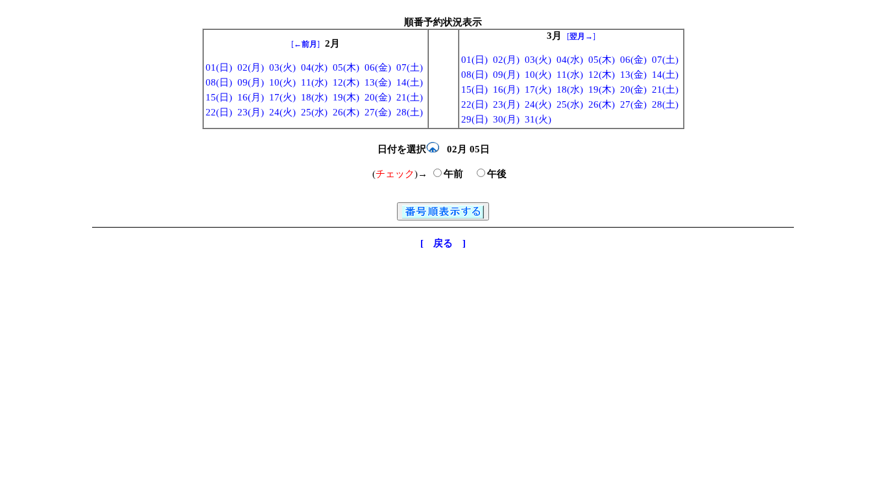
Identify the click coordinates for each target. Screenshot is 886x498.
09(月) (250, 82)
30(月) (506, 119)
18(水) (314, 97)
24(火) (282, 112)
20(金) (378, 97)
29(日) (474, 119)
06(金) (378, 67)
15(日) (219, 97)
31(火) (538, 119)
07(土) (409, 67)
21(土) (409, 97)
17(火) (282, 97)
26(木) (346, 112)
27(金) (378, 112)
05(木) (346, 67)
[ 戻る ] (443, 243)
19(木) (346, 97)
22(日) (219, 112)
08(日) (219, 82)
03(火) (282, 67)
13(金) (378, 82)
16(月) (250, 97)
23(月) (250, 112)
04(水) (314, 67)
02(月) (250, 67)
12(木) (346, 82)
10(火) (282, 82)
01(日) (219, 67)
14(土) (409, 82)
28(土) (409, 112)
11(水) (314, 82)
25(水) (314, 112)
